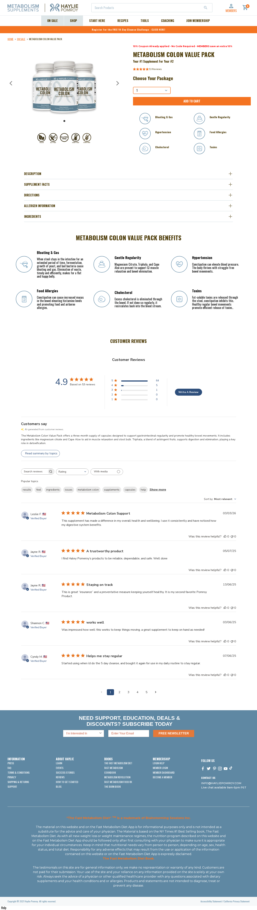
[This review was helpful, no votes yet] (225, 536)
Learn (59, 763)
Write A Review (188, 392)
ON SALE (21, 39)
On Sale (52, 20)
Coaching (167, 20)
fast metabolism (113, 768)
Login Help (158, 763)
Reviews (60, 777)
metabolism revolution (117, 777)
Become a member (162, 777)
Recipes (122, 20)
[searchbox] (34, 471)
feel (38, 489)
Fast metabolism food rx (118, 782)
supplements (111, 489)
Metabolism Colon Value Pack (45, 39)
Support (12, 786)
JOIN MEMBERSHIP (198, 20)
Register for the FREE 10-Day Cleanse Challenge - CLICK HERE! (128, 29)
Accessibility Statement (211, 901)
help (143, 489)
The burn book (112, 786)
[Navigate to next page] (155, 692)
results (27, 489)
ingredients (53, 489)
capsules (130, 489)
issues (68, 489)
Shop (73, 20)
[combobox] (151, 7)
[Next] (117, 83)
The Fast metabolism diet (118, 763)
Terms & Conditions (19, 772)
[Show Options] (100, 733)
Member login (160, 768)
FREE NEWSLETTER (174, 733)
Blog (59, 786)
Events (59, 768)
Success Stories (65, 772)
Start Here (97, 20)
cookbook (110, 772)
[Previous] (11, 83)
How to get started (67, 782)
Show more (158, 490)
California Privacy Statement (236, 901)
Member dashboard (164, 772)
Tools (145, 20)
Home (10, 39)
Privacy (12, 777)
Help (3, 908)
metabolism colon (88, 489)
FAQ (9, 768)
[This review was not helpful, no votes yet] (232, 536)
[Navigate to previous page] (101, 692)
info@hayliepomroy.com (221, 783)
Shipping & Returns (18, 782)
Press (11, 763)
